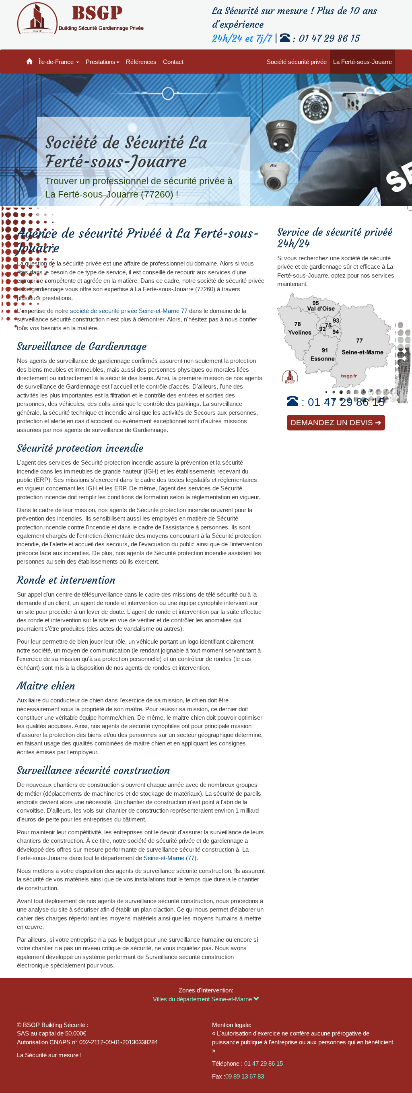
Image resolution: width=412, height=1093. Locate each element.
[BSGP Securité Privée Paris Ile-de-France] (80, 18)
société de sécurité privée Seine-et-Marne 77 (128, 310)
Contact (173, 61)
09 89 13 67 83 (244, 1076)
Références (141, 61)
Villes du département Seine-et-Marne (203, 999)
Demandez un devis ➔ (335, 422)
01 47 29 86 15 (346, 402)
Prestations (100, 61)
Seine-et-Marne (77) (170, 857)
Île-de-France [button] (57, 61)
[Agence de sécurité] (29, 61)
